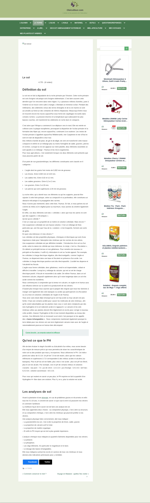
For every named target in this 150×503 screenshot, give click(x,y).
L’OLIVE (52, 23)
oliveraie (45, 398)
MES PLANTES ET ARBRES (31, 33)
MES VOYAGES (115, 28)
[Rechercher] (126, 48)
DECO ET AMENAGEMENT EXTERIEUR (65, 28)
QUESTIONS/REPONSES (111, 23)
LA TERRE (38, 23)
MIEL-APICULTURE (94, 28)
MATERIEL (79, 23)
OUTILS (92, 23)
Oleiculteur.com (75, 10)
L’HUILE (65, 23)
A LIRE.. (40, 28)
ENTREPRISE (25, 28)
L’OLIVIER (24, 23)
